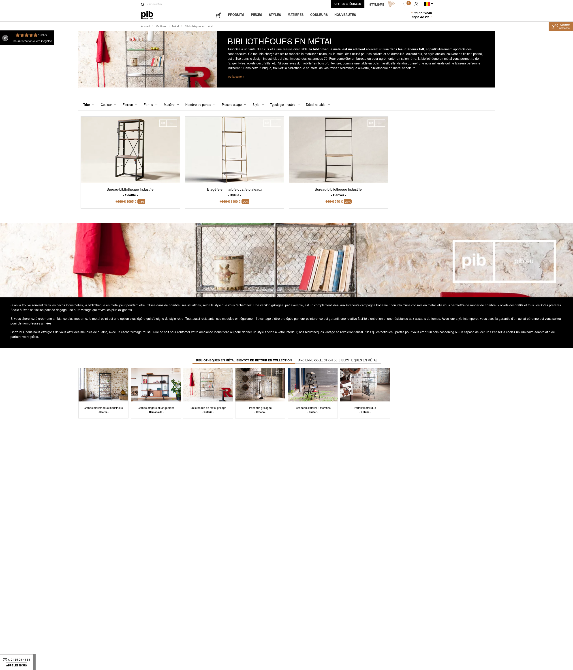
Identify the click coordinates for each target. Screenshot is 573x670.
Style (255, 104)
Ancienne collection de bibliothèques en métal (337, 360)
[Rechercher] (142, 4)
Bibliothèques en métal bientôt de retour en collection (244, 360)
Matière (169, 104)
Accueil (145, 26)
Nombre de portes (198, 104)
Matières (296, 14)
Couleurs (319, 14)
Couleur (106, 104)
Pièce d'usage (232, 104)
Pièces (256, 14)
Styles (275, 14)
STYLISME (376, 4)
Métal (175, 26)
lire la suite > (236, 76)
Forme (148, 104)
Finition (128, 104)
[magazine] (218, 14)
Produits (236, 14)
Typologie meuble (282, 104)
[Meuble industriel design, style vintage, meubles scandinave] (150, 14)
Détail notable (315, 104)
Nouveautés (345, 14)
